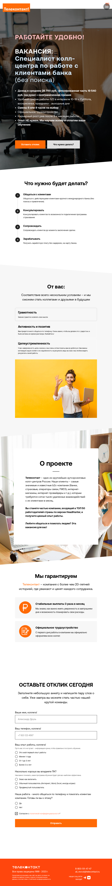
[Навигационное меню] (106, 7)
